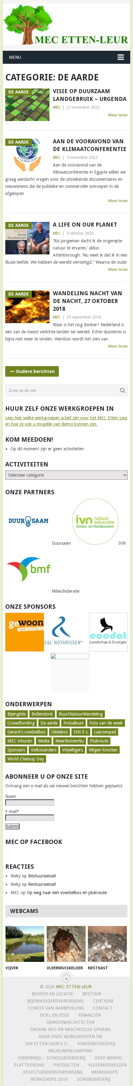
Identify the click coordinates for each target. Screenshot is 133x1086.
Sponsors (16, 749)
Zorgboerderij (93, 1079)
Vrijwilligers (72, 749)
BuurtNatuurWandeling (81, 714)
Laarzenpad (105, 731)
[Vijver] (25, 944)
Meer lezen (118, 115)
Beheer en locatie (52, 993)
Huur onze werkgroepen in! (70, 1036)
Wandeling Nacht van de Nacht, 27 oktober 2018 (87, 301)
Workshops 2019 (49, 1079)
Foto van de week (106, 722)
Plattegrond (29, 1064)
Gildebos (59, 731)
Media (43, 740)
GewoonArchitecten (70, 1022)
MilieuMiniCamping (70, 1050)
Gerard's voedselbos (26, 731)
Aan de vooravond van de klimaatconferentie (90, 145)
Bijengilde (16, 714)
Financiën (89, 1015)
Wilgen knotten (103, 749)
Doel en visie (54, 1015)
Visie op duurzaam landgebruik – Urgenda (90, 95)
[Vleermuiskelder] (66, 944)
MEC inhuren (19, 740)
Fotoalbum (73, 722)
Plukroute (99, 740)
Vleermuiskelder (107, 1064)
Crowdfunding (21, 722)
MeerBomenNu (69, 740)
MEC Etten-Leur (74, 986)
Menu (15, 57)
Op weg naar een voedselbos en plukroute (67, 892)
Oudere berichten (35, 371)
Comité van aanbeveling (56, 1008)
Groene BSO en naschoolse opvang (70, 1029)
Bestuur (91, 993)
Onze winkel (108, 1057)
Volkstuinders (43, 749)
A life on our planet (85, 224)
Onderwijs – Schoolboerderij (51, 1057)
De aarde (49, 722)
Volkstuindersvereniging (53, 1072)
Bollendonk (42, 714)
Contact (103, 1008)
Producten (66, 1064)
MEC (57, 107)
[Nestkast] (107, 944)
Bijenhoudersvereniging (55, 1000)
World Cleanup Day (25, 758)
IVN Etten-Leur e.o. (46, 1043)
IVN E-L (81, 731)
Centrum (103, 1000)
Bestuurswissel (42, 875)
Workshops (105, 1072)
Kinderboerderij (96, 1043)
